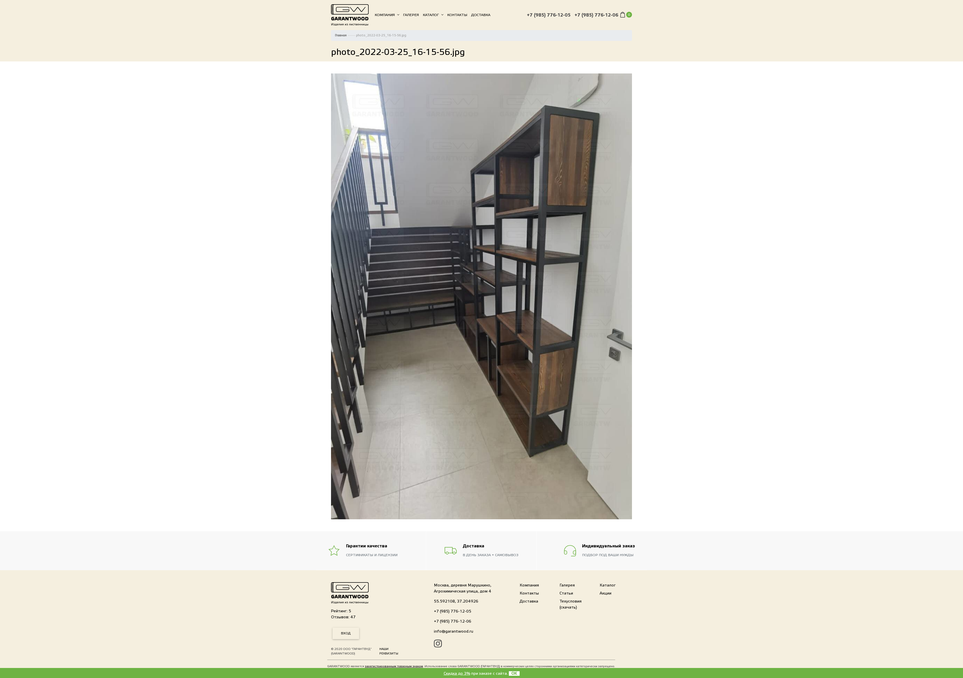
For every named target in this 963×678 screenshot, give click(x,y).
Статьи (566, 593)
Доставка (480, 15)
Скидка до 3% (457, 673)
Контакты (457, 15)
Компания (385, 15)
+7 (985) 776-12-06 (596, 15)
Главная (341, 35)
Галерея (411, 15)
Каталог (431, 15)
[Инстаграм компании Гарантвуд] (438, 644)
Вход (346, 633)
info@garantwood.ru (453, 631)
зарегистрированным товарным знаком (394, 666)
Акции (605, 593)
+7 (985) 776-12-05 (549, 15)
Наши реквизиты (388, 651)
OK (514, 673)
